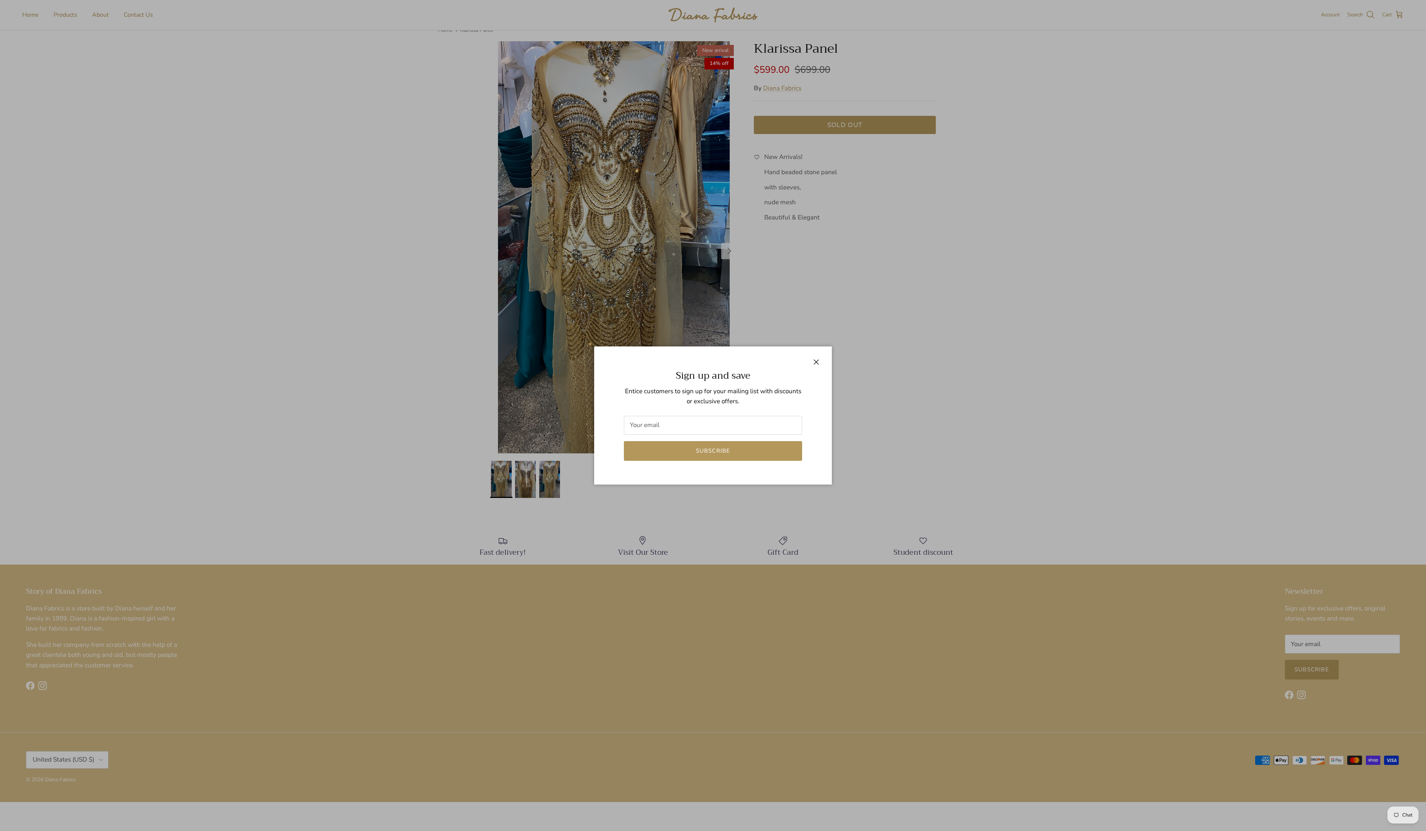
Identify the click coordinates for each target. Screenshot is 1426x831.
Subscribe (713, 450)
